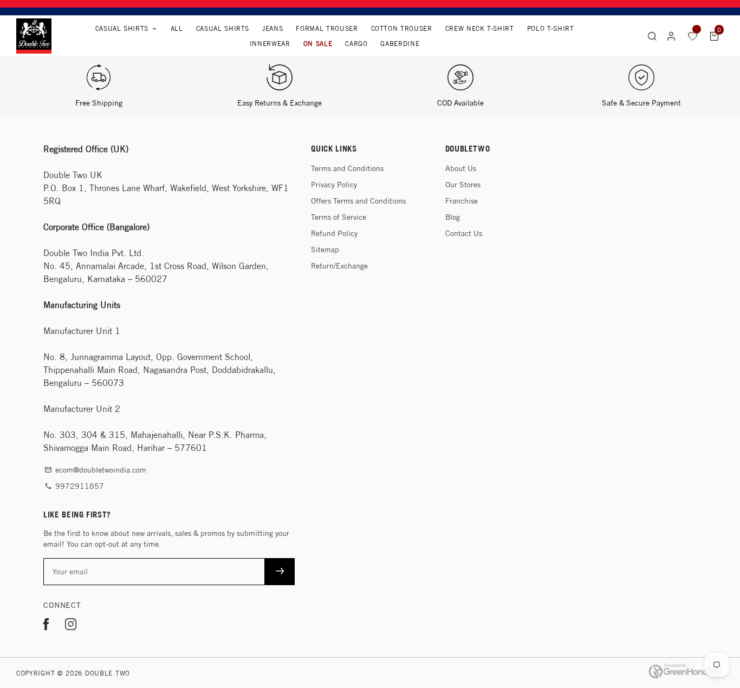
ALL (177, 28)
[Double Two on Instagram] (70, 626)
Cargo (356, 44)
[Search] (652, 36)
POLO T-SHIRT (550, 28)
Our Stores (463, 184)
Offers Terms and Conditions (358, 200)
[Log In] (671, 36)
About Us (460, 168)
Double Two (107, 673)
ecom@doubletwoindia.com (95, 470)
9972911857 (74, 486)
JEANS (272, 28)
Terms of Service (338, 217)
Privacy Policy (334, 184)
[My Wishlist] (693, 36)
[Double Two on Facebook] (46, 626)
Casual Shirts (126, 28)
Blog (452, 217)
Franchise (461, 200)
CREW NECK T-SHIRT (479, 28)
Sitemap (325, 249)
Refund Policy (334, 233)
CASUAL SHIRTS (222, 28)
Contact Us (463, 233)
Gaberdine (399, 44)
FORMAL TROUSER (327, 28)
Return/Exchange (339, 265)
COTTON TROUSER (401, 28)
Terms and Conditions (347, 168)
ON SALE (318, 44)
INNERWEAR (270, 44)
